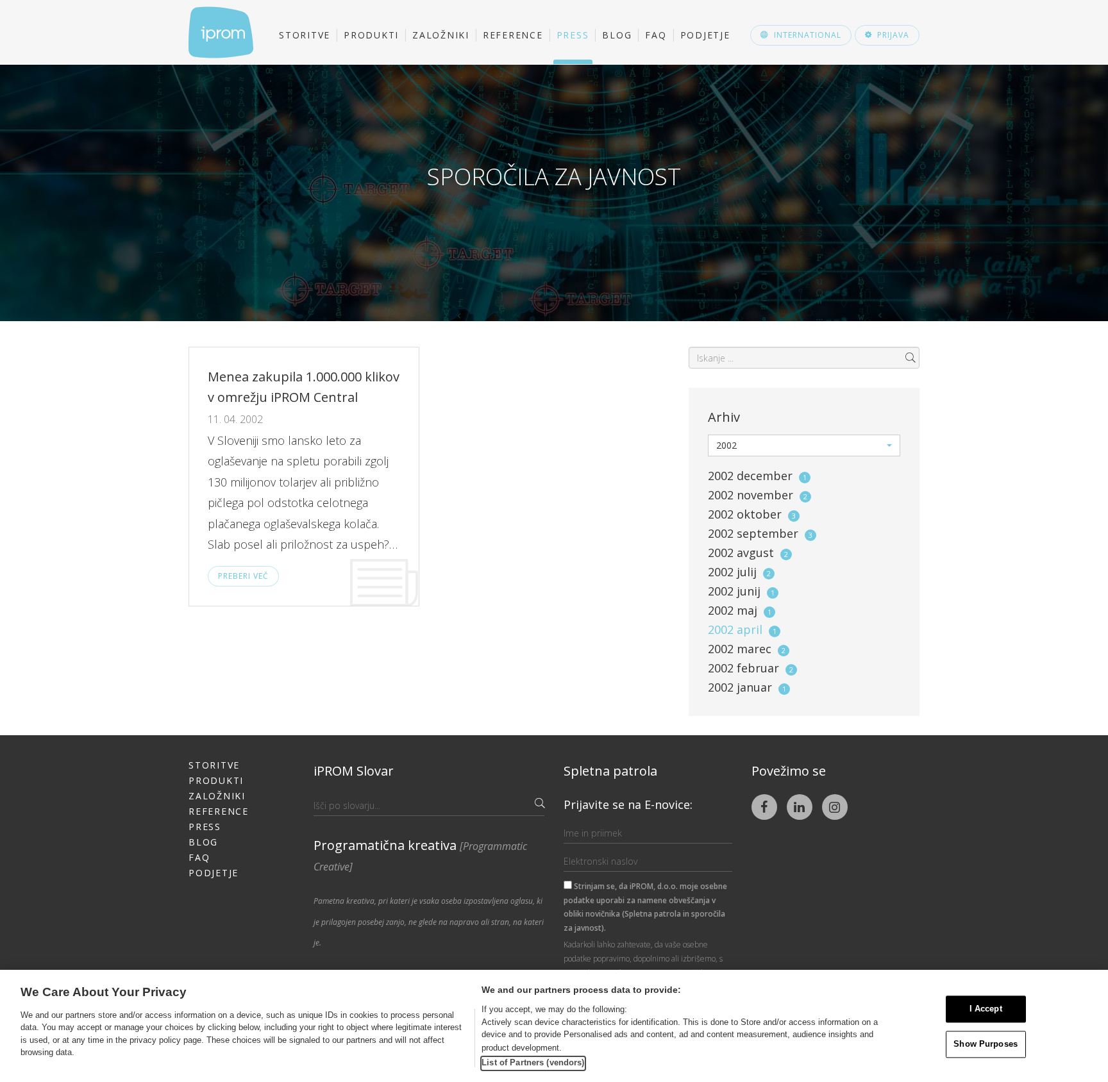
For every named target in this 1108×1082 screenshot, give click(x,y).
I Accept (986, 1009)
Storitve (304, 35)
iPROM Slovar (354, 770)
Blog (617, 35)
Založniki (440, 35)
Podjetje (705, 35)
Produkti (371, 35)
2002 (757, 475)
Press (573, 35)
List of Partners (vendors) (533, 1062)
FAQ (655, 35)
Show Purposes (985, 1044)
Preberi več (243, 575)
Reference (513, 35)
